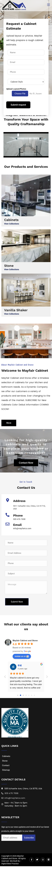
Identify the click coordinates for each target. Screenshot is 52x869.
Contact (5, 765)
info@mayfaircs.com (22, 528)
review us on (20, 656)
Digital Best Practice (10, 863)
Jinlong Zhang (25, 665)
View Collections (11, 224)
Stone (9, 266)
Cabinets (11, 220)
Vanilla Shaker (16, 310)
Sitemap (6, 770)
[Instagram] (43, 860)
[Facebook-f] (31, 860)
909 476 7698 (19, 519)
